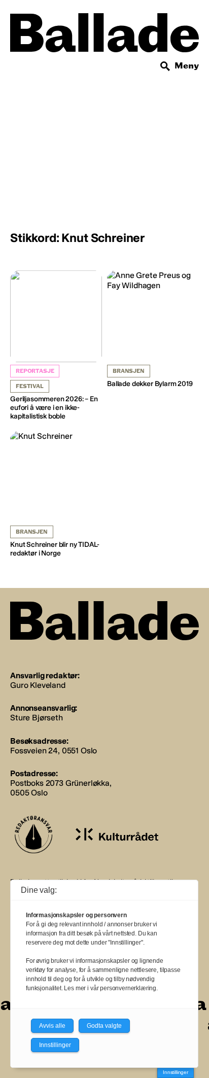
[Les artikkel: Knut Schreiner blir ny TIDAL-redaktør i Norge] (56, 494)
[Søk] (165, 66)
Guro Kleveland (37, 685)
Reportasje (35, 371)
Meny (187, 66)
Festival (30, 386)
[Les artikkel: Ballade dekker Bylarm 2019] (153, 329)
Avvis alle (52, 1025)
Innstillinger (175, 1072)
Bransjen (129, 371)
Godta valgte (104, 1025)
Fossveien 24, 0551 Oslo (53, 750)
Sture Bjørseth (36, 717)
